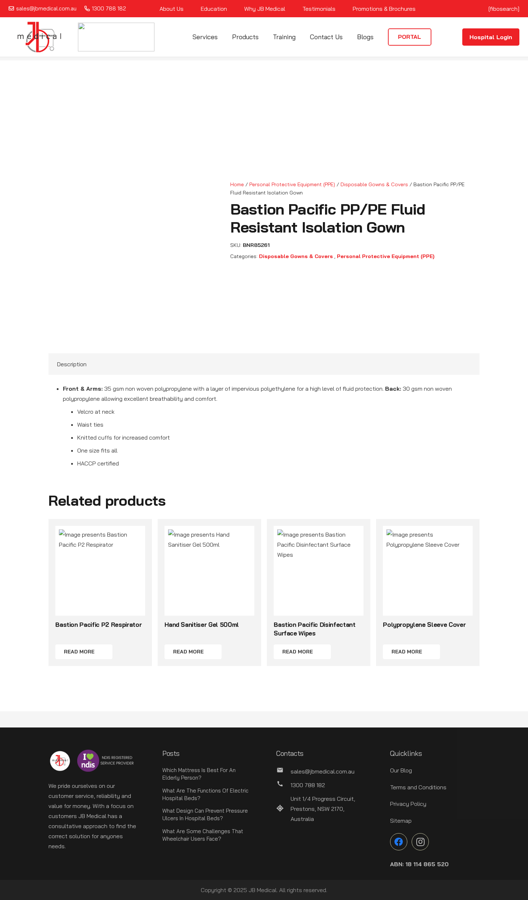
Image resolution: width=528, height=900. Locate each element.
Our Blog (401, 770)
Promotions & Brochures (384, 8)
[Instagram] (420, 841)
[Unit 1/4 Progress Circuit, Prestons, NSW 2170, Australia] (283, 809)
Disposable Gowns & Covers (374, 184)
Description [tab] (72, 364)
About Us (171, 8)
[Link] (39, 37)
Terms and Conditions (418, 787)
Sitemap (401, 820)
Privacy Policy (408, 803)
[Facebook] (398, 841)
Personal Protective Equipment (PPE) (292, 184)
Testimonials (318, 8)
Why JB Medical (264, 8)
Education (214, 8)
